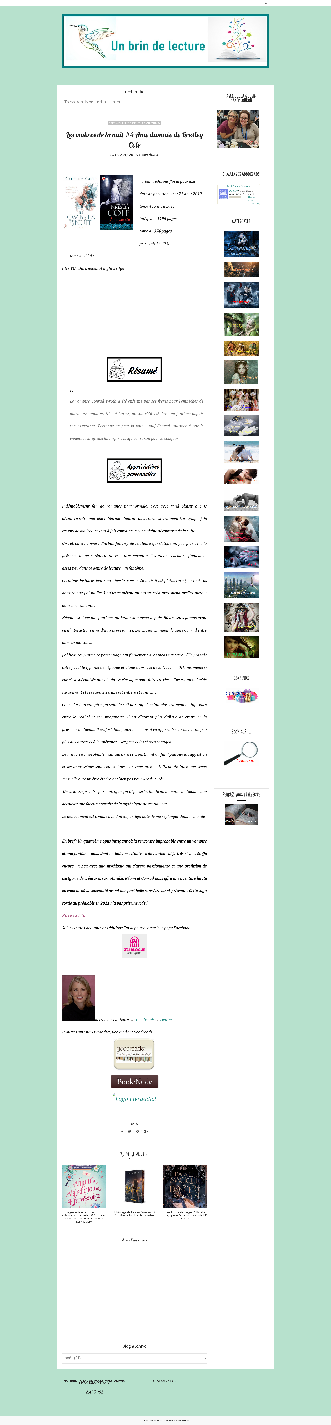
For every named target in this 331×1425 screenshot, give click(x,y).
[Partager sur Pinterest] (139, 1131)
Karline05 (233, 191)
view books (255, 203)
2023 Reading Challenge (238, 186)
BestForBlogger (182, 1420)
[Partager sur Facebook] (124, 1131)
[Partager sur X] (131, 1131)
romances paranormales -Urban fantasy (134, 122)
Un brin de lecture (158, 1420)
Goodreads (145, 1020)
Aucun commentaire (144, 155)
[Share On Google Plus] (146, 1131)
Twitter (165, 1020)
